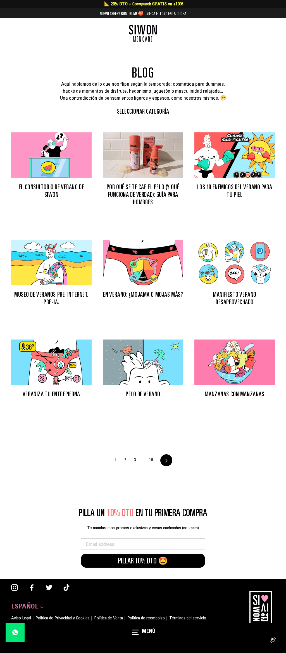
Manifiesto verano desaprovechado (234, 298)
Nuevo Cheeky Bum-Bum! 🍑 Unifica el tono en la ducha (143, 13)
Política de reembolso (146, 618)
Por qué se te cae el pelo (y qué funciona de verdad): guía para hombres (143, 194)
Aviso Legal (21, 618)
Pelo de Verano (143, 394)
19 (151, 460)
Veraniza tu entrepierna (51, 394)
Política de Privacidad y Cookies (62, 618)
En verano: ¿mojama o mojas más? (143, 294)
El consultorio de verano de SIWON (51, 190)
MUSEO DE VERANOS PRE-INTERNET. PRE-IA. (51, 298)
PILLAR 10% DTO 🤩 (143, 560)
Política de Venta (108, 618)
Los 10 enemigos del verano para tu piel (234, 190)
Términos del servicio (187, 618)
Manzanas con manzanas (234, 394)
